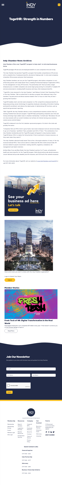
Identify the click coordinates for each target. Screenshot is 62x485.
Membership (11, 424)
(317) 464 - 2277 (26, 460)
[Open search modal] (59, 4)
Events (9, 430)
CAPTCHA (9, 381)
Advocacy (38, 434)
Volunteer (38, 436)
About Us (29, 432)
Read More (11, 331)
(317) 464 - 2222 (26, 453)
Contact (29, 434)
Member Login (11, 432)
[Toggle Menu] (3, 4)
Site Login (10, 434)
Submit (10, 280)
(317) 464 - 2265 (26, 466)
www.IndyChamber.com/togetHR (47, 161)
